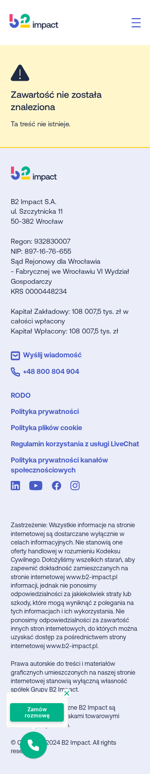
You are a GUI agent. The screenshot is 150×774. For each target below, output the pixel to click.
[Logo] (34, 178)
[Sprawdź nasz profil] (17, 487)
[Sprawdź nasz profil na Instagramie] (76, 487)
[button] (33, 745)
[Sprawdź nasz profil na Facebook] (58, 487)
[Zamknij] (67, 693)
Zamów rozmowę (36, 712)
